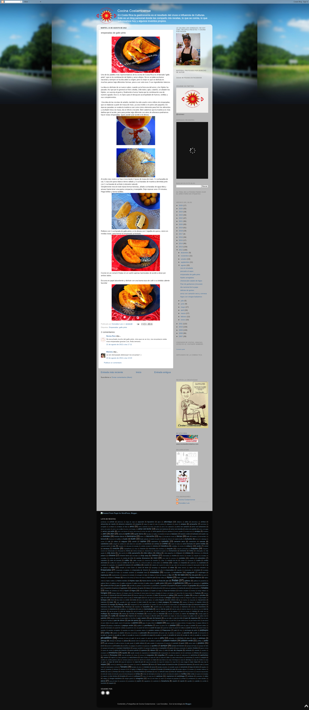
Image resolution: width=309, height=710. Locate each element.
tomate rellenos (182, 669)
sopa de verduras (164, 662)
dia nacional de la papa (189, 287)
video (206, 676)
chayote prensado (182, 548)
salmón (105, 657)
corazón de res (172, 560)
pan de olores (119, 620)
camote (202, 541)
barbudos (195, 534)
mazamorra (113, 609)
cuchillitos (137, 565)
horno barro (145, 593)
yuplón (139, 681)
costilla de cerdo (115, 562)
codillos (192, 558)
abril (183, 310)
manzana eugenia (200, 604)
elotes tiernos (182, 567)
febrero (184, 317)
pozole (109, 646)
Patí (181, 630)
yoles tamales (202, 678)
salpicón (113, 657)
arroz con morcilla (177, 529)
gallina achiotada (126, 583)
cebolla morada (145, 546)
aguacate (141, 522)
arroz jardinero (168, 531)
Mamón (192, 602)
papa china (151, 623)
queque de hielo (203, 646)
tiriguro (146, 669)
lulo (179, 600)
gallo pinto (123, 327)
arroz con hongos (130, 529)
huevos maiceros (139, 595)
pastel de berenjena (106, 628)
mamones (104, 604)
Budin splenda (144, 539)
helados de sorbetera (111, 590)
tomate (160, 669)
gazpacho (197, 583)
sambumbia (189, 657)
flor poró (203, 575)
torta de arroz (164, 671)
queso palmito (134, 650)
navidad (122, 616)
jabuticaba (164, 595)
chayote (170, 548)
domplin (122, 567)
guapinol (172, 585)
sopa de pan (139, 662)
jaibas (171, 595)
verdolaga (181, 676)
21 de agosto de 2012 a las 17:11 (119, 344)
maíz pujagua (163, 602)
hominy (193, 590)
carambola (147, 544)
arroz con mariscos (162, 529)
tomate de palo (170, 669)
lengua (168, 597)
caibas (116, 541)
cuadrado (103, 565)
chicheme (183, 551)
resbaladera (154, 653)
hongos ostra (127, 593)
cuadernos (193, 562)
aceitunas (103, 522)
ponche (168, 643)
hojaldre (153, 590)
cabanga (203, 539)
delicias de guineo (187, 290)
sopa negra (194, 662)
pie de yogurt (141, 638)
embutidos (203, 567)
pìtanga (112, 640)
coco (155, 558)
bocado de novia (169, 536)
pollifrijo (199, 640)
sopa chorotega (173, 660)
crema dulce (156, 562)
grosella (132, 585)
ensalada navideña (128, 572)
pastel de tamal (167, 628)
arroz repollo (179, 531)
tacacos (145, 664)
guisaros (134, 588)
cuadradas (202, 563)
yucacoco (122, 681)
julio (182, 301)
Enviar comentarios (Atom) (122, 377)
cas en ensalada (186, 268)
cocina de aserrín (114, 558)
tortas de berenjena (148, 674)
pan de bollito (168, 618)
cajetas (143, 541)
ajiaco (159, 522)
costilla (198, 560)
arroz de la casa (135, 531)
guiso (141, 588)
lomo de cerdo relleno (145, 600)
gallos (170, 583)
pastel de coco (131, 628)
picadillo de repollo (160, 635)
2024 (181, 212)
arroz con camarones (199, 527)
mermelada (148, 609)
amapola (138, 524)
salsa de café (154, 657)
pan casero (142, 618)
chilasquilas (199, 551)
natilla (113, 616)
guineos (124, 588)
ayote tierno (138, 534)
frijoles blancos (195, 577)
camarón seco (179, 541)
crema (136, 562)
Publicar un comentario (113, 363)
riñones (196, 653)
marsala (193, 607)
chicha (128, 551)
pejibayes (204, 630)
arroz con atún (154, 526)
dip (203, 565)
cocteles (182, 558)
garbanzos (179, 583)
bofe (187, 536)
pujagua (133, 646)
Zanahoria (165, 681)
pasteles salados (154, 630)
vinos (162, 678)
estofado (131, 575)
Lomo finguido (159, 600)
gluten (124, 585)
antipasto (169, 524)
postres (201, 643)
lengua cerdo (179, 597)
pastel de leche (143, 628)
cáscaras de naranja (132, 546)
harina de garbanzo (170, 588)
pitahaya (202, 638)
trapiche (105, 676)
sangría (203, 657)
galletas (187, 581)
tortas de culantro (174, 674)
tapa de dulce (194, 667)
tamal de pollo (199, 664)
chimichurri (197, 553)
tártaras (116, 669)
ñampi (147, 616)
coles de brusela (115, 560)
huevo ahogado (156, 593)
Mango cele (122, 604)
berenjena (131, 536)
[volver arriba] (306, 707)
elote (172, 567)
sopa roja (203, 662)
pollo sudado (150, 643)
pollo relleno (140, 643)
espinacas (105, 575)
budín (133, 539)
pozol (102, 646)
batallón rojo (204, 534)
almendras (195, 522)
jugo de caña (105, 597)
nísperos (131, 616)
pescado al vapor (186, 271)
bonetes (194, 536)
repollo (124, 653)
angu (145, 524)
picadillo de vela (187, 635)
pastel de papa (155, 628)
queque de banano (178, 646)
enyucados (167, 572)
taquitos (204, 667)
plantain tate (144, 640)
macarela (192, 600)
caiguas (124, 541)
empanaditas (169, 570)
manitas (153, 604)
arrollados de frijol (122, 526)
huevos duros (126, 595)
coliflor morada (137, 560)
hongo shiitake (202, 590)
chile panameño (134, 553)
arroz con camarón (183, 527)
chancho (143, 548)
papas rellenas (202, 623)
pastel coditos (202, 625)
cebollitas (174, 546)
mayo (183, 307)
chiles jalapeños (168, 553)
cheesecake (111, 551)
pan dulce (166, 620)
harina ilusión (195, 588)
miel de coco (197, 609)
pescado (143, 633)
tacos (152, 664)
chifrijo (191, 551)
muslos (177, 613)
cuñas (167, 565)
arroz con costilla (118, 529)
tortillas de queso (196, 674)
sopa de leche (113, 662)
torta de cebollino (177, 671)
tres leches (113, 676)
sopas (103, 664)
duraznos (164, 567)
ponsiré (175, 643)
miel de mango (125, 611)
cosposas (190, 560)
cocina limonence (143, 558)
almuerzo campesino (125, 524)
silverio (142, 660)
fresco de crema (128, 577)
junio (183, 304)
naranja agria (202, 613)
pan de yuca (156, 620)
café (109, 541)
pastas (173, 625)
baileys (156, 534)
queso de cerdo (107, 650)
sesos (135, 660)
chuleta (174, 555)
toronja (115, 671)
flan (170, 575)
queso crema (204, 648)
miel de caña (175, 609)
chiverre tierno (124, 555)
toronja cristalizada (125, 671)
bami (167, 534)
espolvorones (116, 575)
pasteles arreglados (114, 630)
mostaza (140, 614)
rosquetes (150, 655)
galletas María (105, 583)
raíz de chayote (176, 650)
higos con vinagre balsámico (191, 297)
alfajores (179, 522)
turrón (130, 676)
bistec (142, 536)
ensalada (197, 570)
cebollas (155, 546)
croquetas (184, 563)
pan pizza (205, 620)
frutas (175, 580)
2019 (181, 228)
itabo (156, 595)
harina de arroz (158, 588)
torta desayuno (128, 674)
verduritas (199, 676)
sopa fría (175, 662)
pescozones (154, 633)
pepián (115, 633)
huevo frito (179, 593)
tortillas (184, 674)
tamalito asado (174, 667)
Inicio (138, 372)
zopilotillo (197, 681)
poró (182, 643)
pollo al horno (120, 643)
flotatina (103, 577)
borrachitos (202, 536)
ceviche (115, 548)
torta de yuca (118, 674)
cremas (165, 563)
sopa (154, 660)
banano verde (185, 534)
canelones (105, 544)
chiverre (112, 555)
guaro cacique (182, 585)
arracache (193, 524)
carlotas (156, 544)
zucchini (103, 683)
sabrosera (185, 655)
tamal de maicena (186, 664)
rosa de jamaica (126, 655)
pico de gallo (130, 638)
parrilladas (148, 625)
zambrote (156, 681)
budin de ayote (155, 539)
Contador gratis (180, 349)
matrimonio (104, 609)
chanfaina (161, 548)
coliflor (126, 560)
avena (121, 534)
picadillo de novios (133, 635)
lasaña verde (123, 597)
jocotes (203, 595)
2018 (181, 231)
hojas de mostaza (170, 590)
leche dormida (159, 597)
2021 (181, 221)
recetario (103, 653)
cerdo (199, 546)
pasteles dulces (141, 630)
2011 (181, 324)
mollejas (104, 614)
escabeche (177, 572)
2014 (181, 243)
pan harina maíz (195, 620)
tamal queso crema (112, 667)
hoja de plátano (144, 590)
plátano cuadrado (156, 640)
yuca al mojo (113, 681)
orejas (172, 616)
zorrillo (204, 681)
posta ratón (192, 643)
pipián (194, 638)
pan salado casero (117, 623)
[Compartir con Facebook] (149, 324)
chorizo (155, 555)
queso (171, 648)
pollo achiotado (109, 643)
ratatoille (196, 650)
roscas (142, 655)
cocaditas (103, 558)
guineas (116, 588)
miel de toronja (184, 611)
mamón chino (201, 602)
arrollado (111, 526)
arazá (176, 524)
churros (181, 555)
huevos (198, 593)
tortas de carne (161, 674)
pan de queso (133, 620)
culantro (146, 565)
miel (157, 609)
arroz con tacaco (122, 531)
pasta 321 (164, 625)
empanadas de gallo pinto (190, 274)
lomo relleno (171, 600)
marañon (137, 607)
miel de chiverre (186, 609)
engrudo (179, 570)
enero (183, 320)
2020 (181, 224)
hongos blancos (116, 593)
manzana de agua (186, 604)
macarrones (202, 600)
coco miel (165, 558)
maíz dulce (152, 602)
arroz (132, 526)
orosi (178, 616)
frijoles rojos (134, 581)
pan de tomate (146, 620)
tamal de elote (173, 664)
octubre (184, 259)
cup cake (174, 565)
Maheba (109, 352)
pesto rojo (164, 633)
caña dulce (129, 544)
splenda (118, 664)
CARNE (165, 544)
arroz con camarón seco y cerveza (193, 293)
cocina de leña (128, 558)
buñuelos (188, 539)
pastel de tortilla (179, 628)
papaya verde (127, 625)
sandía (197, 657)
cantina (122, 544)
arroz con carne (105, 529)
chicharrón (148, 551)
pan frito (173, 620)
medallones (123, 609)
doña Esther (131, 567)
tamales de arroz (137, 667)
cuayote (120, 565)
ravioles (204, 650)
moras (124, 614)
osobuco (184, 616)
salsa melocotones (177, 657)
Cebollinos (165, 546)
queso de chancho (121, 650)
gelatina (205, 583)
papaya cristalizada (114, 625)
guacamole (147, 585)
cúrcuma (181, 565)
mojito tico (203, 611)
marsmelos (202, 607)
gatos (189, 583)
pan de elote (178, 618)
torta (156, 671)
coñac (162, 560)
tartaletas (108, 669)
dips (113, 567)
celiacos (189, 546)
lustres (185, 600)
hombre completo (183, 590)
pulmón (140, 646)
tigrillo (133, 669)
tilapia (139, 669)
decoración (196, 565)
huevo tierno (189, 593)
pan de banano (155, 618)
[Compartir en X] (147, 324)
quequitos (163, 648)
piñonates (171, 638)
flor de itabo (180, 575)
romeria (105, 655)
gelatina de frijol (108, 585)
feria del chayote (161, 575)
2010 (181, 327)
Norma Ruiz (111, 336)
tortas (138, 674)
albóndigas (168, 522)
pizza (126, 641)
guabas (139, 585)
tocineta (153, 669)
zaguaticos (147, 681)
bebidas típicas (119, 536)
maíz (111, 602)
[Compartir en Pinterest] (151, 324)
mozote (170, 613)
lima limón (120, 600)
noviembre (185, 256)
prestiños (125, 646)
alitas (186, 522)
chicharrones (173, 551)
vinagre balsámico (116, 678)
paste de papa (184, 625)
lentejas (104, 600)
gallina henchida (138, 583)
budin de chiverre (167, 539)
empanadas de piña (157, 570)
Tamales (123, 667)
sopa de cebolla (198, 660)
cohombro (201, 558)
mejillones (132, 609)
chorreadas (165, 555)
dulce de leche (143, 567)
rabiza (160, 650)
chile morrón (121, 553)
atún (112, 534)
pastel (193, 625)
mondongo (115, 614)
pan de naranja (107, 620)
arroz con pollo (108, 531)
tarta (102, 669)
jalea (187, 595)
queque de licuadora (109, 648)
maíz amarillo (121, 602)
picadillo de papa (147, 635)
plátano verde (187, 640)
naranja (192, 614)
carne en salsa (175, 544)
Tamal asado (161, 664)
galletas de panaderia (200, 580)
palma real (203, 616)
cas (114, 546)
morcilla (131, 614)
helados (204, 588)
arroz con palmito (191, 529)
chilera (158, 553)
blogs (160, 536)
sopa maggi (183, 662)
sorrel (112, 664)
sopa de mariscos (126, 662)
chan (135, 548)
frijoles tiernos (146, 581)
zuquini (111, 683)
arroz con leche (144, 529)
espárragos (202, 572)
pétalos (172, 633)
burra (197, 539)
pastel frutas (202, 628)
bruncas (111, 539)
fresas (117, 577)
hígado (126, 590)
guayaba (193, 585)
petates (179, 633)
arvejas (197, 531)
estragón (139, 575)
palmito (103, 618)
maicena (103, 602)
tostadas (205, 674)
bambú (162, 534)
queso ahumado (181, 648)
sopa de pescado (151, 662)
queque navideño (138, 648)
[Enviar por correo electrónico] (142, 324)
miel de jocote (113, 611)
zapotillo (189, 681)
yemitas (183, 678)
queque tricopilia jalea (151, 648)
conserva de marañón (151, 560)
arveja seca (188, 531)
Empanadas (113, 327)
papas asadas (170, 623)
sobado (148, 660)
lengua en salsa (190, 597)
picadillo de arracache (199, 633)
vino (148, 678)
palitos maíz (193, 616)
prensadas (116, 646)
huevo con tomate (168, 593)
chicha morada (137, 551)
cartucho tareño (105, 546)
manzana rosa (105, 607)
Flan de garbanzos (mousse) (191, 284)
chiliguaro (179, 553)
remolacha (113, 653)
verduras (190, 676)
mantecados (173, 604)
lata (131, 597)
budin (125, 539)
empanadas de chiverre (140, 570)
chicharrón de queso (160, 551)
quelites (155, 646)
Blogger (188, 704)
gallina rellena (149, 583)
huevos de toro (115, 595)
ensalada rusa (142, 572)
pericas (135, 633)
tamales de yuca (149, 667)
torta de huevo (189, 671)
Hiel (121, 590)
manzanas (118, 607)
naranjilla (104, 616)
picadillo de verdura (200, 635)
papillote (139, 625)
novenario (140, 616)
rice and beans (187, 653)
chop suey (144, 555)
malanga (175, 602)
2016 (181, 237)
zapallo (174, 681)
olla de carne (155, 616)
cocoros (173, 558)
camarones (192, 541)
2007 (181, 336)
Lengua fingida (202, 597)
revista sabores (175, 653)
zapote (182, 681)
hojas (160, 590)
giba (117, 585)
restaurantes (164, 653)
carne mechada (188, 544)
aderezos (120, 522)
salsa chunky (144, 657)
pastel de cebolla (120, 628)
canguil (115, 544)
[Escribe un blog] (144, 324)
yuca (103, 681)
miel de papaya (160, 611)
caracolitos (138, 544)
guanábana (155, 585)
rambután (188, 650)
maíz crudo (142, 602)
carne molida (201, 544)
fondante (110, 577)
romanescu (205, 653)
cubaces (128, 565)
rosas (135, 655)
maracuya (128, 607)
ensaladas (154, 572)
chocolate (135, 555)
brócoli (103, 539)
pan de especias (191, 618)
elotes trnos (193, 567)
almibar (203, 522)
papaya (103, 625)
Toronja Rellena (139, 671)
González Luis (184, 503)
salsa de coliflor (165, 657)
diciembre (185, 253)
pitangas (118, 640)
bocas (179, 536)
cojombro (104, 560)
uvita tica (151, 676)
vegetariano (170, 676)
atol (104, 534)
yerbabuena (191, 678)
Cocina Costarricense (187, 500)
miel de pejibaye (173, 611)
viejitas (105, 678)
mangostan (133, 604)
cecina (182, 546)
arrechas (203, 524)
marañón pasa (158, 607)
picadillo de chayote (106, 635)
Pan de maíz (204, 618)
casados (121, 546)
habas (148, 588)
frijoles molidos (110, 580)
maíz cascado (131, 602)
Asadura (205, 531)
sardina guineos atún (114, 660)
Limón (127, 600)
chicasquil (120, 551)
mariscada (176, 607)
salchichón (204, 655)
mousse (162, 614)
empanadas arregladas (123, 570)
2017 (181, 234)
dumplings (155, 567)
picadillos (106, 637)
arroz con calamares (168, 526)
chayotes (194, 548)
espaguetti (190, 572)
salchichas (193, 655)
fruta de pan (164, 581)
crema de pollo (145, 562)
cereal (206, 546)
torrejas (149, 671)
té (128, 669)
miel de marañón (138, 611)
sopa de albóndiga (185, 660)
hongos (104, 593)
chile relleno (148, 553)
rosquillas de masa (173, 655)
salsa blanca (133, 657)
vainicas (159, 676)
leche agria (138, 597)
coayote (196, 555)
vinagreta (139, 678)
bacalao (148, 534)
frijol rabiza (161, 577)
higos (134, 590)
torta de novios (107, 674)
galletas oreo (115, 583)
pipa (188, 638)
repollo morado (134, 653)
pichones (120, 638)
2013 (181, 247)
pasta (157, 625)
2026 (181, 205)
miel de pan (149, 611)
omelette (165, 616)
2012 (181, 250)
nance (184, 614)
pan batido (125, 618)
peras (129, 633)
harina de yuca (184, 588)
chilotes (188, 553)
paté (175, 630)
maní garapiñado (144, 604)
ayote (127, 534)
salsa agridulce (122, 657)
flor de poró (193, 575)
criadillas (175, 562)
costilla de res (127, 563)
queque (164, 645)
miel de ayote (165, 609)
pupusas (146, 646)
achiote (111, 522)
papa (143, 623)
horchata (136, 593)
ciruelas (188, 555)
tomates (191, 669)
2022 (181, 218)
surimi (137, 664)
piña (162, 638)
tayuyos (123, 669)
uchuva (137, 676)
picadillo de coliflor (120, 635)
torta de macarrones (202, 671)
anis (156, 524)
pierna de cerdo (152, 638)
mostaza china (151, 613)
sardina (103, 660)
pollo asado (130, 643)
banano (174, 534)
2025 (181, 209)
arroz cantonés (143, 526)
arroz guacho (157, 531)
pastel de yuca (191, 628)
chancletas (152, 548)
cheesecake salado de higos (191, 281)
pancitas (127, 623)
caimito (134, 541)
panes (135, 623)
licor (112, 600)
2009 (181, 330)
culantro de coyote (157, 565)
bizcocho (150, 536)
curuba (189, 565)
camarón (165, 541)
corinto (183, 560)
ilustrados (149, 595)
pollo (206, 640)
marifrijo (167, 607)
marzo (183, 313)
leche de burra (148, 597)
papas (159, 623)
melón (140, 609)
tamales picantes (162, 667)
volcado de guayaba (172, 678)
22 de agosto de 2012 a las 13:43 (119, 358)
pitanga (103, 641)
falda (145, 575)
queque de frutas (192, 646)
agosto (183, 265)
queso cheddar (193, 648)
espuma (124, 575)
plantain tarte (135, 640)
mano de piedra (163, 604)
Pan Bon (132, 618)
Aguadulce (150, 522)
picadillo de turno (174, 635)
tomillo (103, 671)
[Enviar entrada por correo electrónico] (138, 324)
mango (112, 604)
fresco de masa (140, 577)
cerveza (106, 548)
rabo (166, 650)
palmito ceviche (114, 618)
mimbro (194, 611)
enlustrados (187, 570)
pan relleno (106, 623)
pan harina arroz (183, 620)
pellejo (107, 633)
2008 (181, 333)
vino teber (155, 678)
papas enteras (181, 623)
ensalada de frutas (114, 572)
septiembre (185, 262)
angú (151, 524)
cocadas (203, 555)
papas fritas (191, 623)
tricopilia (123, 676)
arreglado (103, 526)
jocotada (195, 595)
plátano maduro (170, 640)
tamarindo (184, 667)
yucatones (131, 681)
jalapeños (180, 595)
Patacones (166, 630)
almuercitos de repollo (108, 524)
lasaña (114, 597)
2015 (181, 240)
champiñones (128, 548)
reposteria (145, 653)
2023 (181, 215)
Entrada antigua (162, 372)
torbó (109, 671)
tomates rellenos (201, 669)
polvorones (160, 643)
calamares (154, 541)
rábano (152, 650)
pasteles (103, 630)
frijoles (170, 577)
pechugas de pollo (191, 630)
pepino (122, 633)
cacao (102, 541)
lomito (134, 600)
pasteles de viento (128, 630)
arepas (183, 524)
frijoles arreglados (187, 278)
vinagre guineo (129, 678)
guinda (108, 588)
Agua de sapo (130, 522)
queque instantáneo (123, 648)
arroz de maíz (146, 531)
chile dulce (111, 553)
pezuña (187, 633)
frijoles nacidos (122, 581)
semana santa (127, 660)
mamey (185, 602)
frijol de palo (151, 577)
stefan (125, 664)
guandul (164, 585)
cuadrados (112, 565)
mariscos (185, 607)
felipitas (152, 575)
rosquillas (161, 655)
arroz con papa (203, 529)
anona (162, 524)
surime (131, 664)
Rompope (113, 655)
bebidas (106, 536)
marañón (146, 607)
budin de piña (179, 539)
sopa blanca (162, 660)
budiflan (118, 539)
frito (155, 581)
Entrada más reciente (112, 372)
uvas (144, 676)
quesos (144, 650)
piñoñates (180, 638)
